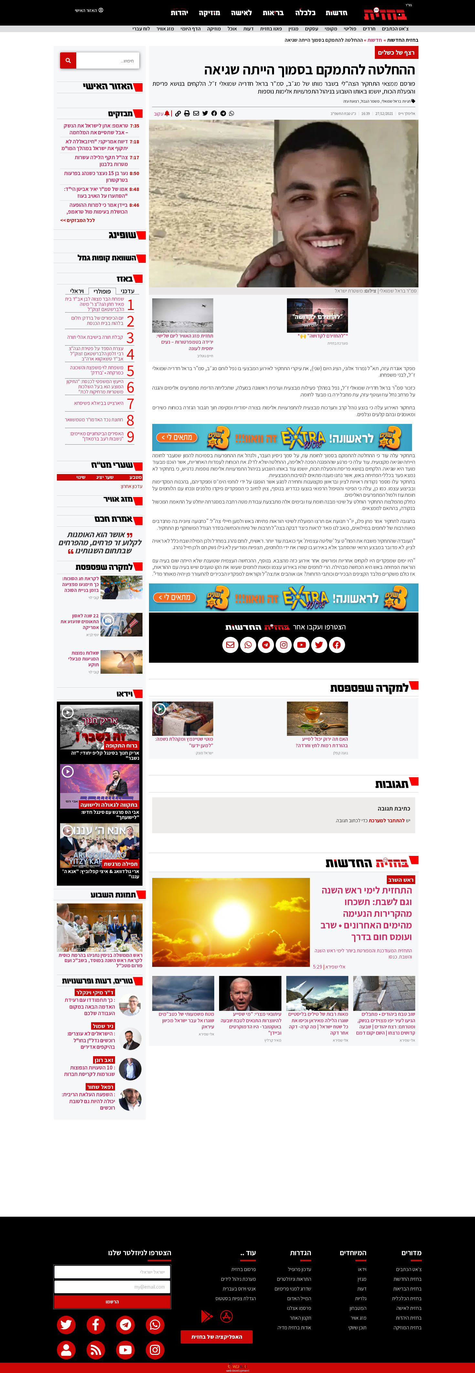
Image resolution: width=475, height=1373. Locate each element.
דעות (248, 29)
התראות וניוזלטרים (294, 1279)
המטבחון (358, 1308)
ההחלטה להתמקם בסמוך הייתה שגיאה (309, 69)
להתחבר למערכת (387, 820)
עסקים (311, 29)
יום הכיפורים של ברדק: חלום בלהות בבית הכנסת (97, 321)
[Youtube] (125, 1350)
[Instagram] (155, 1350)
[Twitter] (66, 1325)
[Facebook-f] (96, 1325)
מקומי (331, 29)
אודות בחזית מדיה (294, 1327)
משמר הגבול (370, 101)
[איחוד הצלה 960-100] (282, 449)
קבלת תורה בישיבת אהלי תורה (95, 337)
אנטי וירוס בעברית (239, 1288)
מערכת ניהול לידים (238, 1279)
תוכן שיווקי (357, 1327)
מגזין (294, 29)
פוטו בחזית (271, 29)
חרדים (369, 29)
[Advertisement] (237, 1168)
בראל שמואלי (391, 101)
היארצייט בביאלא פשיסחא (98, 403)
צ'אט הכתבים (395, 29)
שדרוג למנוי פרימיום (293, 1288)
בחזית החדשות (402, 40)
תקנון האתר (300, 1317)
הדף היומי (191, 29)
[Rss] (96, 1350)
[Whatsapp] (155, 1325)
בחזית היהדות (409, 1317)
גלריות (360, 1298)
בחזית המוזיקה (408, 1327)
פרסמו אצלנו (299, 1308)
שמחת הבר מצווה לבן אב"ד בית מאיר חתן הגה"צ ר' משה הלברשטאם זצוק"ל (94, 304)
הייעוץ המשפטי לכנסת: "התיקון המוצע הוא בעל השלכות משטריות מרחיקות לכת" (95, 386)
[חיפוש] (68, 60)
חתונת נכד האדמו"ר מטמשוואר (94, 419)
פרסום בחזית (243, 1269)
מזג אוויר (165, 29)
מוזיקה (214, 29)
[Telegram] (125, 1325)
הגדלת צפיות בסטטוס (236, 1298)
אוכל (232, 29)
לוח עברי (141, 29)
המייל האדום (299, 1298)
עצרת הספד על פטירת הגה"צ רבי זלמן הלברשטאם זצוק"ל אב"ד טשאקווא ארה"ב (96, 353)
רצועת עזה (351, 101)
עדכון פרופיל (299, 1269)
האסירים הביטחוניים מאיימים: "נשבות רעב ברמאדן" (96, 436)
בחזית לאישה (409, 1308)
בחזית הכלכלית (407, 1298)
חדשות (374, 40)
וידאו (362, 1269)
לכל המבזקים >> (77, 220)
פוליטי (350, 29)
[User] (66, 1350)
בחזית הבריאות (407, 1288)
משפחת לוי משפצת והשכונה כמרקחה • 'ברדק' (96, 370)
